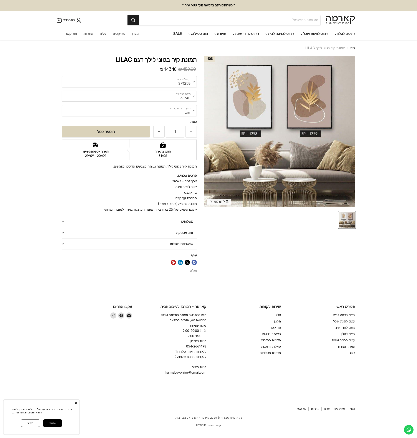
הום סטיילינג (199, 34)
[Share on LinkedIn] (180, 262)
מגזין (135, 34)
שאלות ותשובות (271, 347)
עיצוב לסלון (348, 334)
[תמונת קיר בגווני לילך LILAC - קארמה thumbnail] (347, 219)
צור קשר (71, 34)
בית (352, 48)
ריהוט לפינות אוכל (315, 34)
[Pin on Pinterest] (173, 262)
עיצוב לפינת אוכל (344, 321)
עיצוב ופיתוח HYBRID (208, 425)
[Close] (76, 403)
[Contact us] (409, 430)
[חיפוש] (133, 20)
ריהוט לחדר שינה (246, 34)
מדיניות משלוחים (270, 353)
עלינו (103, 34)
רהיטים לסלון (345, 34)
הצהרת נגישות (271, 334)
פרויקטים (119, 34)
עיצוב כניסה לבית (344, 315)
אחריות (88, 34)
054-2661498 (196, 346)
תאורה (221, 34)
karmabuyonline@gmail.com (185, 372)
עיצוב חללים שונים (343, 340)
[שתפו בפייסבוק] (194, 262)
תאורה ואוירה (346, 347)
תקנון (277, 321)
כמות (193, 122)
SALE (177, 34)
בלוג (352, 353)
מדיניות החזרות (271, 340)
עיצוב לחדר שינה (344, 328)
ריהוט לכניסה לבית (280, 34)
